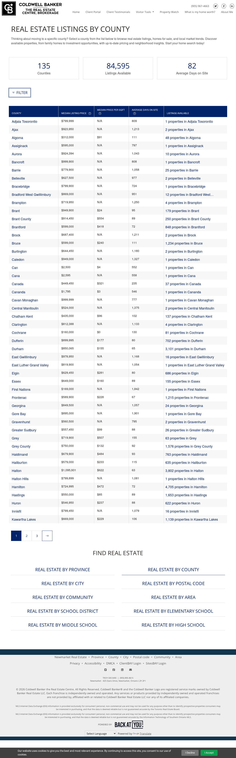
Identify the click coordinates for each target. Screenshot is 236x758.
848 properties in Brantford (185, 226)
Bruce (16, 243)
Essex (16, 381)
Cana (16, 275)
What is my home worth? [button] (200, 12)
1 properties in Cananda (183, 291)
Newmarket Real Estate (71, 657)
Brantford (18, 226)
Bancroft (18, 161)
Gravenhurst (21, 421)
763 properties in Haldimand (186, 454)
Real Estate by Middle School (62, 625)
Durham (18, 348)
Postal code (141, 657)
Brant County (21, 218)
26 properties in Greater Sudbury (189, 429)
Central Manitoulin (25, 308)
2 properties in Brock (180, 235)
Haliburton (19, 462)
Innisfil (16, 511)
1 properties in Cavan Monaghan (189, 300)
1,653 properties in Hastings (186, 494)
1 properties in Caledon (182, 259)
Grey (15, 438)
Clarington (19, 324)
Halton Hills (20, 478)
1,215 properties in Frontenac (187, 397)
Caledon (18, 259)
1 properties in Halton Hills (184, 478)
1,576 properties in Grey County (189, 446)
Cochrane (19, 332)
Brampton (19, 202)
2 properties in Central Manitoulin (189, 308)
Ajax (15, 129)
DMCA (110, 663)
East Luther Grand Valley (30, 364)
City (125, 657)
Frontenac (19, 397)
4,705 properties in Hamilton (186, 486)
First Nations (21, 389)
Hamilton (18, 486)
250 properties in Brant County (188, 218)
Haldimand (20, 454)
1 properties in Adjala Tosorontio (189, 121)
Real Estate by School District (62, 611)
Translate (145, 733)
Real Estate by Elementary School (173, 611)
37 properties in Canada (183, 283)
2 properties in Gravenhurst (185, 421)
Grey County (21, 446)
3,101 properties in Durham (185, 348)
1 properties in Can (179, 267)
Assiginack (20, 145)
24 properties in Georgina (184, 405)
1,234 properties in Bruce (184, 243)
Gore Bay (19, 413)
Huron (16, 503)
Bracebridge (21, 186)
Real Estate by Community (62, 597)
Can (15, 267)
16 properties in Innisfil (182, 511)
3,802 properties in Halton (184, 470)
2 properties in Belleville (183, 178)
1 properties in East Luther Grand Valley (194, 364)
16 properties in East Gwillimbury (189, 356)
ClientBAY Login (130, 663)
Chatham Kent (22, 316)
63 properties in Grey (181, 438)
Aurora (17, 153)
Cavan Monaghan (25, 300)
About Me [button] (227, 12)
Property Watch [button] (169, 12)
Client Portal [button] (93, 12)
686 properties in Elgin (182, 373)
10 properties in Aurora (182, 153)
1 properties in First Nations (185, 389)
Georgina (18, 405)
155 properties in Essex (182, 381)
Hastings (18, 494)
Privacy (75, 663)
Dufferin (17, 340)
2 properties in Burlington (183, 251)
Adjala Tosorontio (24, 121)
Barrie (16, 170)
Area (178, 657)
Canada (17, 283)
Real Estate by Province (62, 569)
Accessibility (93, 663)
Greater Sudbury (24, 429)
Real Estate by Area (173, 597)
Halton (16, 470)
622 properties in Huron (182, 503)
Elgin (15, 373)
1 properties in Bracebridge (185, 186)
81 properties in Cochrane (184, 332)
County (113, 657)
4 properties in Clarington (184, 324)
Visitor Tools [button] (144, 12)
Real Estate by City (62, 583)
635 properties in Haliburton (185, 462)
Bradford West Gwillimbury (31, 194)
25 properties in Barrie (181, 170)
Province (97, 657)
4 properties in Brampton (183, 202)
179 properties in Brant (182, 210)
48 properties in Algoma (183, 137)
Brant (16, 210)
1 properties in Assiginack (184, 145)
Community (162, 657)
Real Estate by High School (173, 625)
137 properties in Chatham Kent (188, 316)
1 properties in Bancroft (182, 161)
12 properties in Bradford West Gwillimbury (187, 194)
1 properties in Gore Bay (183, 413)
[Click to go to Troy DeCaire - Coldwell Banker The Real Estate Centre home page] (32, 8)
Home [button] (76, 12)
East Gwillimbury (24, 356)
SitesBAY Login (156, 663)
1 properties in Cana (180, 275)
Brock (16, 235)
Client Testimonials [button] (118, 12)
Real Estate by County (173, 569)
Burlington (19, 251)
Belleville (18, 178)
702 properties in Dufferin (184, 340)
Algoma (17, 137)
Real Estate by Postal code (173, 583)
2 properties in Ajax (179, 129)
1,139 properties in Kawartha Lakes (191, 519)
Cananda (18, 291)
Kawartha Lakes (24, 519)
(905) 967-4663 (200, 6)
